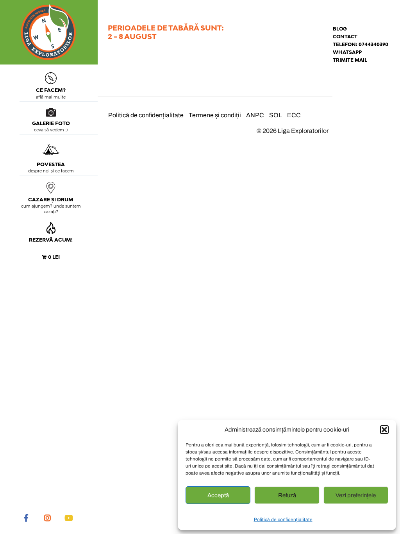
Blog (340, 29)
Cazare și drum (50, 199)
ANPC (255, 115)
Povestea (51, 164)
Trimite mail (350, 60)
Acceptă (218, 495)
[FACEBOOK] (26, 517)
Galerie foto (51, 123)
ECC (294, 115)
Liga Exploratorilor (303, 130)
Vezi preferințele (356, 495)
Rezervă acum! (51, 240)
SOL (275, 115)
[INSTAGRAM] (47, 517)
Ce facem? (51, 90)
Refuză (287, 495)
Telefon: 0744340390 (360, 44)
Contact (345, 36)
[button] (384, 430)
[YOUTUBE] (68, 517)
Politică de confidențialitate (283, 519)
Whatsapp (347, 52)
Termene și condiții (215, 115)
